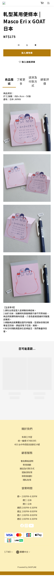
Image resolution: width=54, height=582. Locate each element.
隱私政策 (27, 479)
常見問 (26, 464)
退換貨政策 (27, 472)
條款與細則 (27, 476)
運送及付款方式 (27, 468)
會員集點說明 (27, 460)
